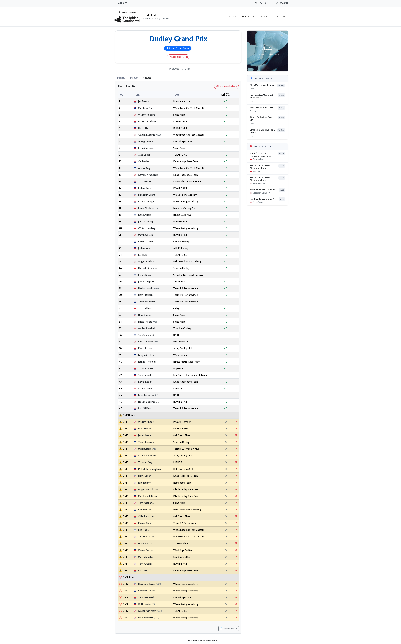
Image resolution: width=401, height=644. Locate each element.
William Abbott (146, 421)
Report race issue (179, 56)
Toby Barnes (145, 181)
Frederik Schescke (147, 268)
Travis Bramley (146, 442)
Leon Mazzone (146, 148)
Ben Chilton (144, 214)
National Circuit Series (177, 48)
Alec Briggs (144, 154)
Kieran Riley (144, 523)
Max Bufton (147, 448)
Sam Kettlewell (146, 597)
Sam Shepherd (146, 335)
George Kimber (146, 141)
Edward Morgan (146, 201)
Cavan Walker (145, 550)
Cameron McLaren (148, 174)
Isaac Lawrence (149, 395)
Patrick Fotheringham (149, 469)
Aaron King (144, 168)
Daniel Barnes (145, 241)
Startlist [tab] (134, 77)
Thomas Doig (145, 462)
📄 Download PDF (228, 628)
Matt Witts (144, 570)
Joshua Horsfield (147, 361)
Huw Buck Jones (149, 583)
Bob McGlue (144, 509)
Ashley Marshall (146, 328)
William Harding (146, 228)
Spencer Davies (146, 590)
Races (263, 16)
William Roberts (146, 114)
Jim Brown (143, 101)
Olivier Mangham (150, 610)
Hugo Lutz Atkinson (148, 489)
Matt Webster (145, 556)
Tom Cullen (144, 308)
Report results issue (227, 86)
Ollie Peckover (146, 516)
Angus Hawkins (146, 261)
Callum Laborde (149, 134)
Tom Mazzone (146, 502)
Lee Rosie (143, 529)
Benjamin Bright (146, 194)
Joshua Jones (145, 248)
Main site (121, 3)
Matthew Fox (145, 108)
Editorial (279, 16)
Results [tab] (147, 77)
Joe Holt (142, 254)
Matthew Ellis (145, 234)
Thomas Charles (146, 301)
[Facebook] (261, 3)
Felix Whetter (148, 341)
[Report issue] (235, 422)
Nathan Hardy (148, 288)
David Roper (145, 381)
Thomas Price (145, 368)
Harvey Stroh (145, 543)
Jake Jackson (144, 482)
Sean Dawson (145, 388)
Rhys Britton (144, 314)
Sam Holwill (144, 374)
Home (232, 16)
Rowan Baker (145, 428)
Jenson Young (145, 221)
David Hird (143, 127)
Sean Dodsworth (147, 455)
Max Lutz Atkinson (148, 496)
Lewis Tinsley (148, 208)
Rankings (248, 16)
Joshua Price (144, 188)
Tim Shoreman (146, 536)
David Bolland (145, 348)
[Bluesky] (271, 3)
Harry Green (144, 475)
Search (283, 3)
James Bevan (145, 435)
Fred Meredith (148, 617)
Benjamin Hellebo (147, 355)
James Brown (145, 274)
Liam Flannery (145, 294)
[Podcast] (266, 3)
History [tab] (121, 77)
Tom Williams (145, 563)
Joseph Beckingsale (148, 401)
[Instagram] (256, 3)
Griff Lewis (146, 604)
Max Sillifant (144, 408)
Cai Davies (143, 161)
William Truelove (147, 121)
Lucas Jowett (148, 321)
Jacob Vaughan (146, 281)
